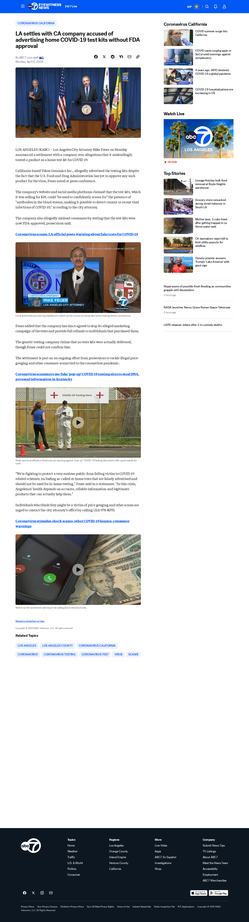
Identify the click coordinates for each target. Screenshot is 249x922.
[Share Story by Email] (129, 57)
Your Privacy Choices (47, 907)
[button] (23, 6)
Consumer (73, 874)
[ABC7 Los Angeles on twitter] (33, 893)
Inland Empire (117, 857)
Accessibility (210, 868)
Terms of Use (123, 907)
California (115, 868)
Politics (71, 868)
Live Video (161, 845)
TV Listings (209, 851)
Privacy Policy (27, 907)
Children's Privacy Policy (72, 907)
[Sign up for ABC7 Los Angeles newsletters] (51, 893)
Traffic (71, 857)
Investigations (163, 863)
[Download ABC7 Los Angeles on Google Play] (218, 893)
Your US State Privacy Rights (100, 907)
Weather (72, 851)
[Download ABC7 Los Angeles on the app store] (199, 893)
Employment (210, 874)
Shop (158, 868)
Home (71, 845)
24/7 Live (71, 6)
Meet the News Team (215, 863)
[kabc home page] (31, 845)
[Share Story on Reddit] (113, 57)
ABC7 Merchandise (214, 880)
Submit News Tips (214, 845)
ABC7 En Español (165, 857)
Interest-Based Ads (142, 907)
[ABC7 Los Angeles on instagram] (42, 893)
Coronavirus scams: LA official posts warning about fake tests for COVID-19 (76, 234)
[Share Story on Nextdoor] (121, 57)
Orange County (118, 851)
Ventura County (118, 863)
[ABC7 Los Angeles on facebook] (24, 893)
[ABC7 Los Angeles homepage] (44, 7)
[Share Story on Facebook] (96, 57)
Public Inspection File (164, 907)
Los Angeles (116, 845)
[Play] (198, 138)
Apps (158, 851)
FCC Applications (186, 907)
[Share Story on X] (104, 57)
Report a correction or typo (29, 621)
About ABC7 (210, 857)
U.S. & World (75, 863)
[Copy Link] (138, 57)
